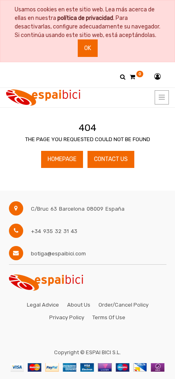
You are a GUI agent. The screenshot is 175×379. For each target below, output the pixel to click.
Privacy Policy (66, 317)
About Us (78, 305)
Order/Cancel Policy (123, 305)
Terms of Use (108, 317)
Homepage (62, 159)
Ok (87, 48)
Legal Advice (43, 305)
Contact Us (111, 159)
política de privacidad (85, 18)
